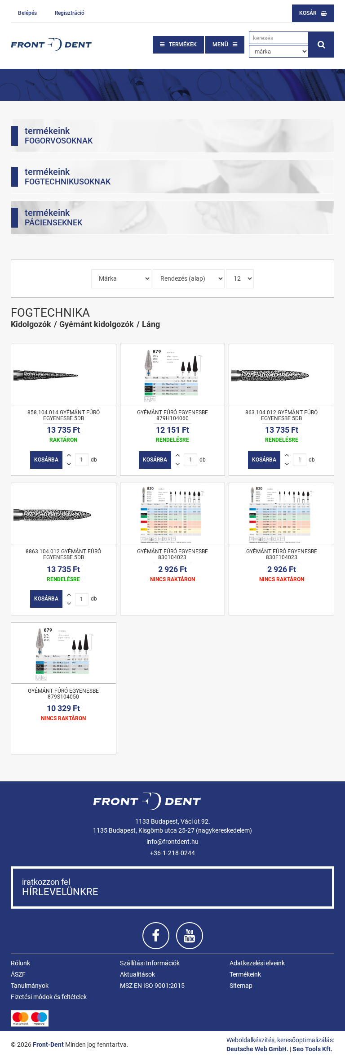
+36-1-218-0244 (172, 852)
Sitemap (241, 985)
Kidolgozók (31, 324)
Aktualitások (137, 974)
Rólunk (20, 963)
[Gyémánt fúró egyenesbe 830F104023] (281, 513)
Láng (151, 324)
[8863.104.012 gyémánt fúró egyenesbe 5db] (63, 513)
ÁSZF (18, 974)
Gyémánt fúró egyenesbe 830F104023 (281, 554)
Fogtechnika (50, 312)
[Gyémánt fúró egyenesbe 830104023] (172, 513)
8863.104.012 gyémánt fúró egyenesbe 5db (63, 554)
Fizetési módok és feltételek (49, 996)
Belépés (27, 13)
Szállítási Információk (150, 963)
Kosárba (46, 460)
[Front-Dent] (51, 44)
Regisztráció (69, 13)
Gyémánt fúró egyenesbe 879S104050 (63, 694)
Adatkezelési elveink (257, 963)
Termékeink (245, 974)
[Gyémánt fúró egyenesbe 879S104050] (63, 653)
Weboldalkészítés (250, 1040)
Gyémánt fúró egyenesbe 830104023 (172, 554)
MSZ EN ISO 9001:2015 (152, 985)
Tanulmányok (30, 985)
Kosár (307, 13)
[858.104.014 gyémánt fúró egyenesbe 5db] (63, 374)
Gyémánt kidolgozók (96, 324)
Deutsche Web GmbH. (257, 1049)
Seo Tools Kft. (312, 1049)
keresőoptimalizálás (305, 1040)
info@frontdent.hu (172, 841)
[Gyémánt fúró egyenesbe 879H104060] (172, 374)
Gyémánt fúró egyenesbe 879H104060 (172, 415)
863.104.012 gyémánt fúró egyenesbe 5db (281, 415)
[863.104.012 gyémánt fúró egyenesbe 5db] (281, 374)
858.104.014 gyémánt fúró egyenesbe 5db (63, 415)
